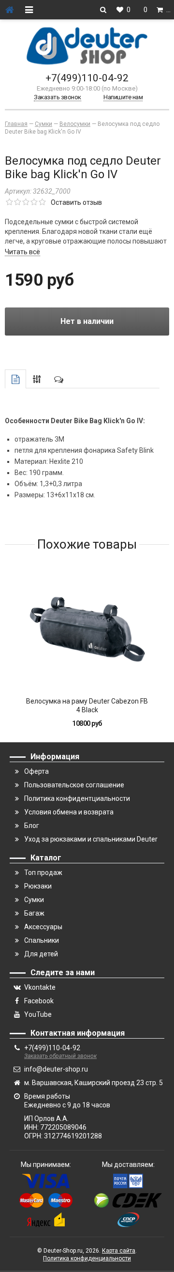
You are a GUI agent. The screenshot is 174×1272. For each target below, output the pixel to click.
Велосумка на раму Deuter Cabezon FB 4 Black (87, 705)
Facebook (39, 1001)
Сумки (34, 900)
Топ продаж (43, 872)
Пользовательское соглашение (74, 785)
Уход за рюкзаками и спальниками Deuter (91, 839)
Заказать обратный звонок (60, 1056)
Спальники (41, 940)
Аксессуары (43, 927)
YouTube (38, 1014)
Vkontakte (40, 987)
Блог (31, 825)
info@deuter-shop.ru (56, 1069)
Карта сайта (118, 1250)
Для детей (41, 954)
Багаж (34, 913)
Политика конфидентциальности (77, 798)
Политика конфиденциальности (87, 1258)
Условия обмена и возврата (69, 812)
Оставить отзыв (76, 202)
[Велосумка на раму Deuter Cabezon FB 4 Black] (87, 629)
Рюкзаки (38, 886)
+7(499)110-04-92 (87, 78)
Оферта (36, 771)
